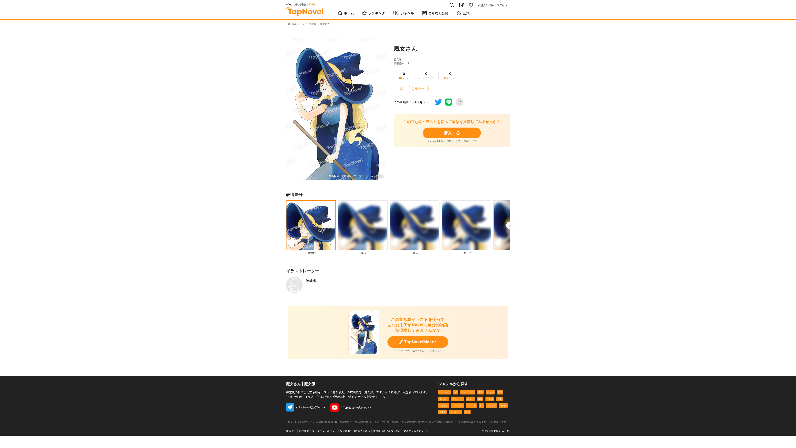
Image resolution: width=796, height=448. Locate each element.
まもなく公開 (438, 13)
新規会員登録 (486, 5)
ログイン (501, 5)
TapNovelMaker (420, 341)
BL (481, 405)
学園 (500, 392)
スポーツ (443, 405)
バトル (490, 392)
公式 (466, 13)
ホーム (349, 13)
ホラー (470, 399)
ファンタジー (467, 392)
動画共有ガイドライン (416, 430)
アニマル (471, 405)
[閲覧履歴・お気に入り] (461, 5)
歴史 (500, 399)
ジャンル (407, 13)
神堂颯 (312, 23)
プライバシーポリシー (324, 430)
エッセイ (491, 405)
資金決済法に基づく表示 (386, 430)
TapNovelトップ (295, 23)
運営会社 (291, 430)
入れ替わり (455, 412)
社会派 (490, 399)
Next (510, 225)
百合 (467, 412)
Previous (286, 225)
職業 (480, 399)
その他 (503, 405)
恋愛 (480, 392)
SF (455, 392)
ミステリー (457, 399)
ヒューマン (444, 392)
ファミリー (457, 405)
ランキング (376, 13)
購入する (452, 132)
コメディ (443, 399)
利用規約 (304, 430)
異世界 (442, 412)
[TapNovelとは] (471, 5)
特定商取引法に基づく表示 (355, 430)
